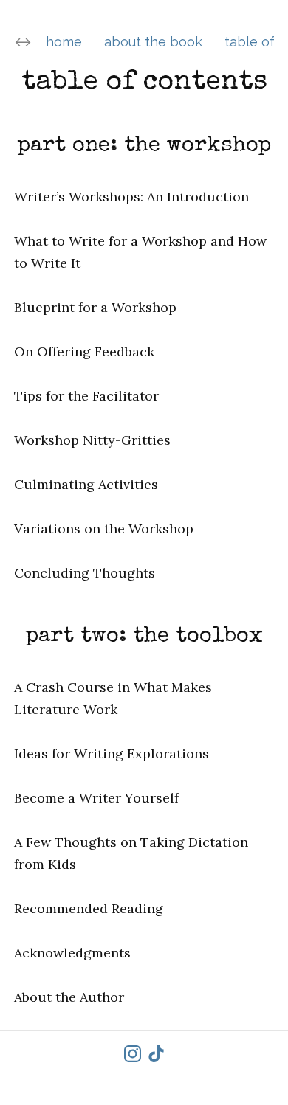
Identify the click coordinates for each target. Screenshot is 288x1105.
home (64, 41)
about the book (153, 41)
